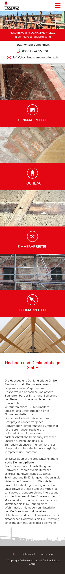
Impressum (47, 554)
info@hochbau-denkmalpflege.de (35, 57)
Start (15, 554)
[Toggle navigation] (32, 5)
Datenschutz (29, 554)
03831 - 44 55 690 (35, 51)
